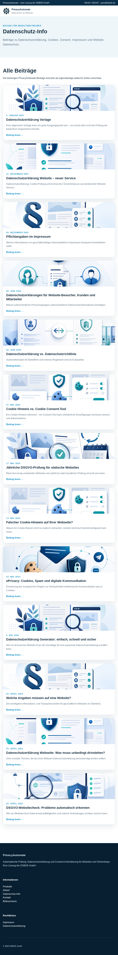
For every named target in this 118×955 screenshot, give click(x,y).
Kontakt (7, 897)
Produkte (7, 886)
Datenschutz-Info (11, 894)
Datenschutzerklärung (14, 926)
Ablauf (6, 890)
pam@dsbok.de (108, 3)
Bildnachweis (10, 901)
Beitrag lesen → (14, 135)
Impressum (8, 922)
